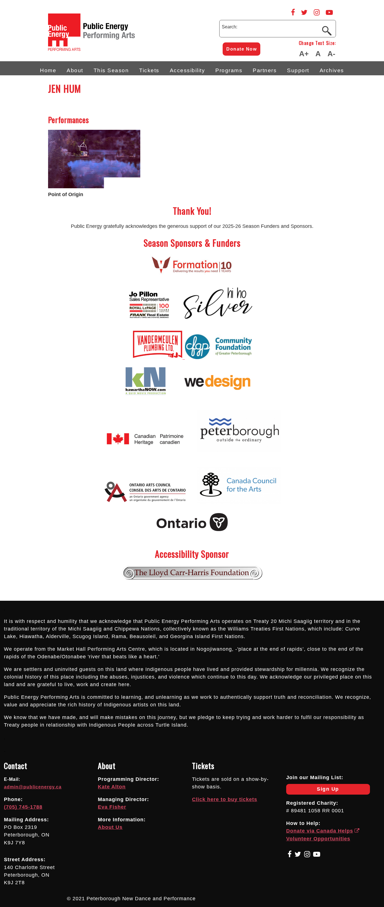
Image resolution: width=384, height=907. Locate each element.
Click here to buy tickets (224, 799)
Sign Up (312, 790)
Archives (332, 70)
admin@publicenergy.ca (33, 786)
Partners (265, 70)
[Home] (115, 49)
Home (48, 70)
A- (331, 53)
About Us (110, 827)
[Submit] (326, 30)
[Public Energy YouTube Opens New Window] (329, 12)
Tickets (149, 70)
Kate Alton (112, 787)
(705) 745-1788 (23, 807)
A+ (304, 53)
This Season (111, 70)
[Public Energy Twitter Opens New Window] (304, 12)
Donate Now (241, 49)
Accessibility (187, 70)
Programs (228, 70)
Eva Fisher (112, 807)
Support (298, 70)
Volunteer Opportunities (318, 839)
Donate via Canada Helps (319, 831)
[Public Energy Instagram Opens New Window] (316, 12)
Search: (229, 26)
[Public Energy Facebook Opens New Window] (293, 12)
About (75, 70)
